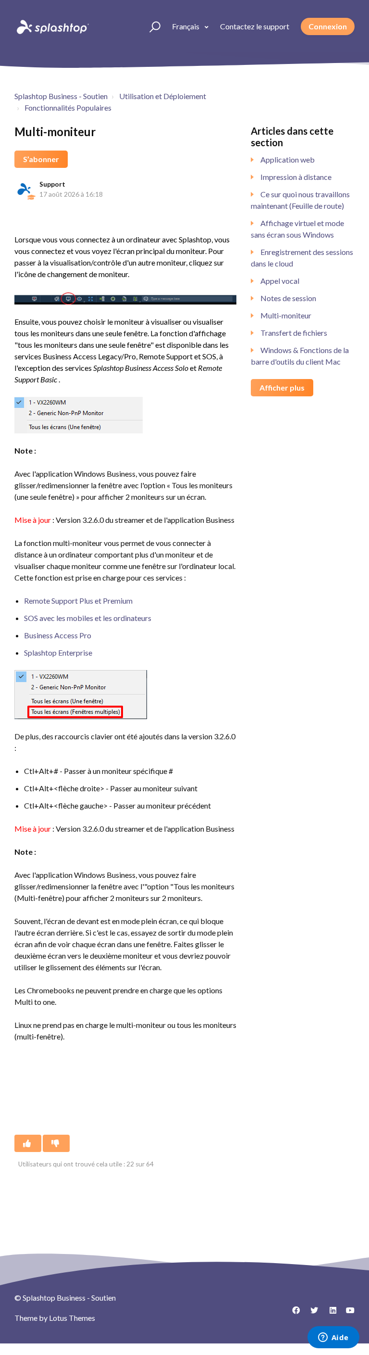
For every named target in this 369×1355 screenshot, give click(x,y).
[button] (150, 26)
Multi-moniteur (285, 315)
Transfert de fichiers (293, 332)
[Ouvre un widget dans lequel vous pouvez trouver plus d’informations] (333, 1338)
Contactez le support (254, 26)
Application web (287, 159)
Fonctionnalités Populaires (68, 107)
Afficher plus (282, 387)
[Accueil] (51, 26)
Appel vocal (279, 280)
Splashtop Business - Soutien (61, 96)
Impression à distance (296, 176)
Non (56, 1143)
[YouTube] (347, 1313)
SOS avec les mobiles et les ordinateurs (87, 617)
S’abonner (41, 159)
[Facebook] (292, 1313)
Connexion (327, 26)
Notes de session (288, 298)
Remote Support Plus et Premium (78, 600)
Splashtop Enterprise (58, 652)
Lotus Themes (72, 1317)
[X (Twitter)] (311, 1313)
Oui (27, 1143)
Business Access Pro (57, 635)
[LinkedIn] (329, 1313)
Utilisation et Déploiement (162, 96)
